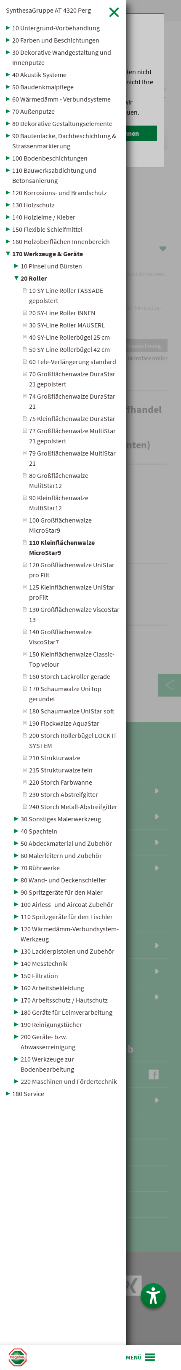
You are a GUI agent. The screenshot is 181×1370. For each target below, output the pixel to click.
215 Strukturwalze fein (61, 770)
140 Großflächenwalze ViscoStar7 (60, 636)
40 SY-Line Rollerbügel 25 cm (69, 337)
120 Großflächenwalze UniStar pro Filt (71, 569)
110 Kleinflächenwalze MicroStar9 (62, 547)
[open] (141, 1357)
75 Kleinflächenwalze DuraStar (72, 418)
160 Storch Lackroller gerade (69, 676)
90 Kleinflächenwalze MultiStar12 (58, 502)
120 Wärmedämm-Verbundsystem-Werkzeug (70, 934)
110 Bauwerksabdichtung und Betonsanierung (54, 175)
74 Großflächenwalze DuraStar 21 (72, 401)
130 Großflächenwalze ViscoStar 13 (74, 614)
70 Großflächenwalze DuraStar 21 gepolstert (72, 379)
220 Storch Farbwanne (60, 782)
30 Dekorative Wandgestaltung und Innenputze (61, 57)
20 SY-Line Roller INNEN (62, 312)
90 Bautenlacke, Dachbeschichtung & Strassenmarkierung (64, 140)
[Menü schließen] (114, 12)
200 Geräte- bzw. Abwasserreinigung (48, 1041)
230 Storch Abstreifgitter (63, 794)
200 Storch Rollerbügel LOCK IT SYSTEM (73, 740)
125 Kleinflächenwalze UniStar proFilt (71, 592)
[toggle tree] (63, 28)
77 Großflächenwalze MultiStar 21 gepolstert (72, 435)
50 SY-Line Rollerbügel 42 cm (69, 349)
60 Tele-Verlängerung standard (72, 361)
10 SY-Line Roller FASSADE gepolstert (66, 295)
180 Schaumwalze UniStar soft (71, 711)
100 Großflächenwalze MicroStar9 (60, 525)
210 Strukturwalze (54, 757)
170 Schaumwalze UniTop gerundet (65, 693)
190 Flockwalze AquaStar (64, 723)
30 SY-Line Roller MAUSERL (67, 325)
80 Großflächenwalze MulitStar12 (58, 480)
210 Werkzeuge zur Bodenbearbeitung (47, 1064)
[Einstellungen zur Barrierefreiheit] (153, 1295)
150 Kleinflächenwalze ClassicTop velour (71, 659)
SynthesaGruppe (48, 10)
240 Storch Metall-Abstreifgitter (73, 806)
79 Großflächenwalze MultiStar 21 (72, 458)
